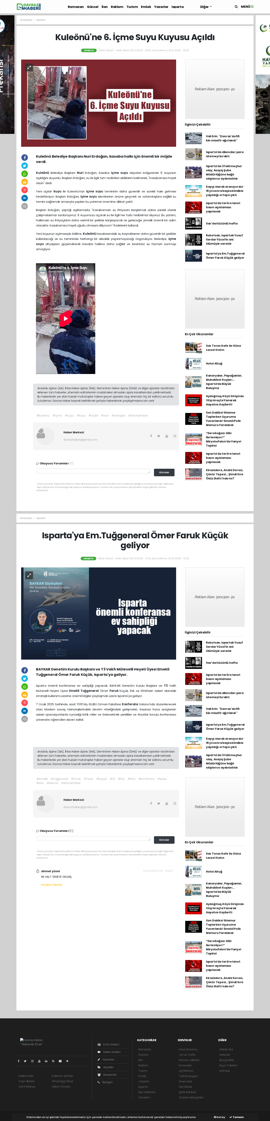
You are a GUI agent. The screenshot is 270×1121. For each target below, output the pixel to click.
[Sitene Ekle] (69, 1061)
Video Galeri (111, 1052)
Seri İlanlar (185, 1087)
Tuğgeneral (90, 691)
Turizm (132, 7)
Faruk (115, 691)
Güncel (92, 7)
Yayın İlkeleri (26, 1081)
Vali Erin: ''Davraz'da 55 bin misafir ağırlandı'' (223, 138)
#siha (131, 779)
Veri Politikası (26, 1087)
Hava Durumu (188, 1049)
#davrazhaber (138, 416)
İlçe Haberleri (146, 1092)
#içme (57, 416)
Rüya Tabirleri (228, 1065)
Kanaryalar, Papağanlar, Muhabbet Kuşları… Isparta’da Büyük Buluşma (224, 382)
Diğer (204, 7)
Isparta (178, 7)
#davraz (52, 783)
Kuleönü (43, 173)
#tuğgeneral (59, 779)
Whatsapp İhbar (62, 1081)
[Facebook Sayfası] (20, 1061)
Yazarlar (161, 7)
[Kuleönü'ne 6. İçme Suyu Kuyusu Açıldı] (98, 103)
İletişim (107, 1082)
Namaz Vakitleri (189, 1060)
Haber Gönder (61, 1087)
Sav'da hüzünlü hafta (222, 223)
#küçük (101, 779)
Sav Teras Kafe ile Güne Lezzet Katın (223, 348)
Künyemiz (110, 1075)
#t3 (112, 779)
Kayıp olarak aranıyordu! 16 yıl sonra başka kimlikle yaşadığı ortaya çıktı (225, 191)
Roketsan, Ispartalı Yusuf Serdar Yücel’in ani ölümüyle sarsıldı (224, 239)
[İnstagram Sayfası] (34, 1061)
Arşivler (108, 1067)
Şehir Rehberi (187, 1092)
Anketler (224, 1055)
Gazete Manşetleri (191, 1097)
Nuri (81, 173)
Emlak (146, 7)
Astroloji (224, 1071)
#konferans (146, 779)
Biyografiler (226, 1060)
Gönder (164, 472)
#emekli (42, 779)
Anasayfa (26, 20)
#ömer (76, 779)
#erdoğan (118, 416)
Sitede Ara (226, 1049)
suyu (125, 173)
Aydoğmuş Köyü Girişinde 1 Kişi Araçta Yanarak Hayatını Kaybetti (225, 400)
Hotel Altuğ (214, 363)
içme (115, 173)
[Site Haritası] (62, 1061)
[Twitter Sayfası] (27, 1061)
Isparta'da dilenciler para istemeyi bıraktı (225, 154)
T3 (166, 686)
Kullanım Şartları (62, 1076)
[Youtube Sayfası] (41, 1061)
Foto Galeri (111, 1044)
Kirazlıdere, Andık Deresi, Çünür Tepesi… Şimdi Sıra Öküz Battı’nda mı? (224, 474)
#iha (121, 779)
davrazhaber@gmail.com (80, 440)
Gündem (144, 1097)
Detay (220, 1117)
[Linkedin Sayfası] (48, 1061)
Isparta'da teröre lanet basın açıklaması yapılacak (223, 207)
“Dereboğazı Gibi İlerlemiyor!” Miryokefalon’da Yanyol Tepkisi (223, 439)
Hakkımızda (25, 1076)
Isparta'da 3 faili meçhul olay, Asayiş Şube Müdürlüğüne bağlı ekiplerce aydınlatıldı (224, 172)
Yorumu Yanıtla (51, 885)
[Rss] (55, 1061)
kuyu (58, 191)
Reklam (117, 7)
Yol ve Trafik (187, 1055)
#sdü (40, 783)
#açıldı (93, 416)
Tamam (238, 1117)
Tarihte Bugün (188, 1076)
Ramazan (76, 7)
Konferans (130, 704)
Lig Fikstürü (186, 1071)
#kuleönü (42, 416)
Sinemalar (185, 1081)
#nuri (105, 416)
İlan (105, 7)
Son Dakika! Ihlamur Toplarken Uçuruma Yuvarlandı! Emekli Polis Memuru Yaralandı (223, 419)
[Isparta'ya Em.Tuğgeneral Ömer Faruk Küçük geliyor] (98, 613)
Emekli (74, 691)
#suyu (69, 416)
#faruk (88, 779)
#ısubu (162, 779)
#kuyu (81, 416)
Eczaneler (185, 1065)
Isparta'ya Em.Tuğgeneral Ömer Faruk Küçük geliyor (225, 256)
